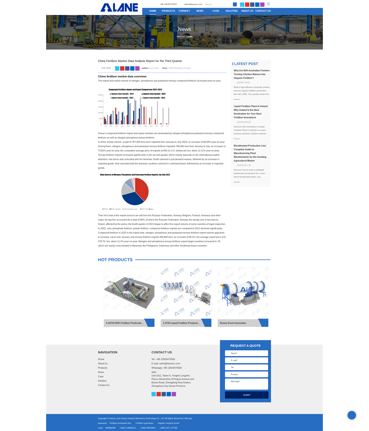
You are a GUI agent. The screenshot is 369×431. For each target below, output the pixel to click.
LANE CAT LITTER (168, 428)
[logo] (124, 7)
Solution (232, 11)
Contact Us (263, 11)
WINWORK (111, 428)
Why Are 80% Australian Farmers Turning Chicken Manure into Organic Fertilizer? (252, 74)
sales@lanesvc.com (193, 4)
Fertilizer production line (120, 423)
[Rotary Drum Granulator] (243, 292)
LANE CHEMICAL (128, 428)
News (200, 11)
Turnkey (184, 11)
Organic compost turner (168, 423)
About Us (247, 11)
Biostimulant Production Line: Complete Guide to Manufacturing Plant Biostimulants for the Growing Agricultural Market (250, 153)
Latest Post (246, 64)
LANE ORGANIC (148, 428)
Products (168, 11)
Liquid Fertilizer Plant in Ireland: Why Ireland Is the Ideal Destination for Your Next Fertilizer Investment (251, 112)
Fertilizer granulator (145, 423)
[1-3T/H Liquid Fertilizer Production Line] (186, 292)
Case (215, 11)
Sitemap (188, 418)
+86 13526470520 (172, 368)
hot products (115, 259)
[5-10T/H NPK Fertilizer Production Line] (129, 292)
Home (152, 11)
